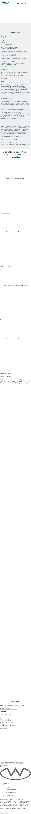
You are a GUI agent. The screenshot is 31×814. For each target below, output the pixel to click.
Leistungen (6, 783)
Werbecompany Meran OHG (9, 64)
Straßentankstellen (11, 788)
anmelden (3, 711)
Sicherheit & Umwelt (8, 795)
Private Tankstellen (11, 789)
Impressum (4, 762)
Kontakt (5, 797)
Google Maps (3, 728)
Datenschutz (11, 762)
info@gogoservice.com (12, 47)
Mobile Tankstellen (11, 792)
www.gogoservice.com (12, 48)
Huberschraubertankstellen (13, 791)
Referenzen (6, 785)
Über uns (5, 782)
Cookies (11, 763)
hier (26, 807)
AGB (15, 763)
